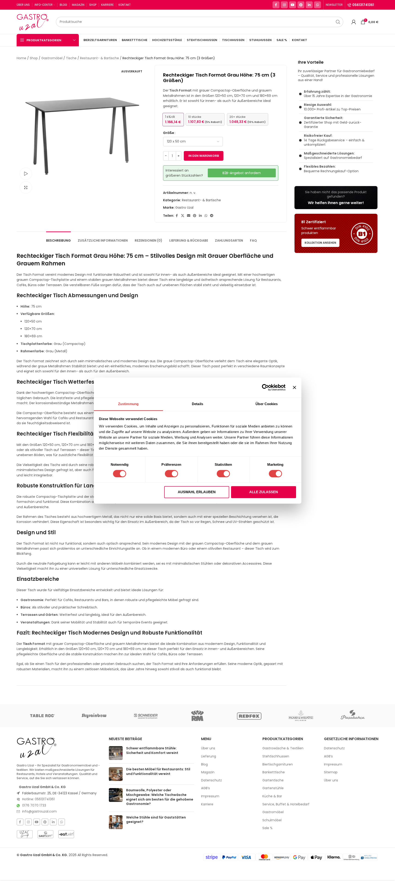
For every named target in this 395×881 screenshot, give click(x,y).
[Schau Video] (26, 173)
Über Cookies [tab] (266, 404)
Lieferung (208, 756)
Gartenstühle (273, 788)
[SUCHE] (338, 22)
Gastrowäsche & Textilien (282, 748)
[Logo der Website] (34, 21)
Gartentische (273, 780)
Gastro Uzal (184, 207)
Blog (204, 764)
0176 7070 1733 (34, 805)
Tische (71, 58)
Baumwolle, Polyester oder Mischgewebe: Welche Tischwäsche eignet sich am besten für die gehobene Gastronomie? (159, 797)
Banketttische (273, 772)
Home (21, 58)
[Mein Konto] (353, 22)
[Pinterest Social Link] (300, 4)
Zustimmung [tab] (128, 404)
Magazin (207, 772)
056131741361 (363, 5)
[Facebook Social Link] (276, 4)
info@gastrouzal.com (39, 811)
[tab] (58, 238)
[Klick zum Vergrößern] (26, 187)
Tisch (27, 643)
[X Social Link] (183, 216)
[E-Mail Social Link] (189, 216)
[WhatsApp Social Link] (317, 4)
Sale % (267, 828)
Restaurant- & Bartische (99, 58)
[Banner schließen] (294, 387)
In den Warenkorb (203, 156)
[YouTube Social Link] (292, 4)
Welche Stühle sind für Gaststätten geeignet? (156, 819)
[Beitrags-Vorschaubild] (116, 753)
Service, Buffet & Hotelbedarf (285, 804)
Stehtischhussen (275, 756)
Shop (34, 58)
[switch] (171, 473)
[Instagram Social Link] (284, 4)
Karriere (207, 804)
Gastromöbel (51, 58)
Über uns (208, 748)
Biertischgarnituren (277, 764)
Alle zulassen (263, 492)
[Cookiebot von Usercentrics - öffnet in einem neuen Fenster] (265, 387)
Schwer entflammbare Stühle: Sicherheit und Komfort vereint (152, 750)
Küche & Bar (272, 796)
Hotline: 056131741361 (38, 799)
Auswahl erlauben (197, 492)
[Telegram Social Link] (212, 216)
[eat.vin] (66, 834)
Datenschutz (211, 780)
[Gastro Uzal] (37, 747)
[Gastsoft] (45, 834)
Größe (168, 133)
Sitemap (331, 772)
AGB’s (205, 788)
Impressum (210, 796)
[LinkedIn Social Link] (309, 4)
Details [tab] (197, 404)
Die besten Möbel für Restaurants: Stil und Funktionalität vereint (158, 771)
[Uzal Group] (25, 834)
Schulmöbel (272, 820)
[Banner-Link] (335, 197)
